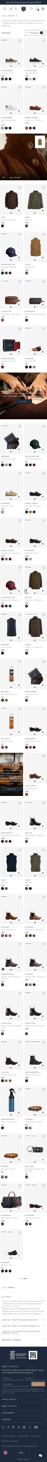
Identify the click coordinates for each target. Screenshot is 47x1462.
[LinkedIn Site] (24, 1427)
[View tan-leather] (30, 1127)
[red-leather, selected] (2, 367)
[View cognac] (30, 511)
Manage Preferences (23, 1459)
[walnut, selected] (26, 653)
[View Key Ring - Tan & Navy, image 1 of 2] (11, 674)
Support (6, 1419)
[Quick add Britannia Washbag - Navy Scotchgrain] (42, 304)
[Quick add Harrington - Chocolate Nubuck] (19, 967)
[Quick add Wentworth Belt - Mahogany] (42, 685)
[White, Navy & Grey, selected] (2, 128)
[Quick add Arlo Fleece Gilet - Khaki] (42, 873)
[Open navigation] (5, 8)
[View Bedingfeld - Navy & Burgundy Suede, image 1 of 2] (11, 815)
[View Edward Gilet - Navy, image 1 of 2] (11, 627)
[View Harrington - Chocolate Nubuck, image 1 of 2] (11, 956)
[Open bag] (43, 8)
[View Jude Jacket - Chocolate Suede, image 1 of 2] (11, 199)
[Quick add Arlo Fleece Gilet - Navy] (19, 873)
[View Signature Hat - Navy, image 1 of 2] (11, 246)
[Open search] (15, 8)
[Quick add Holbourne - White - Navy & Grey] (19, 111)
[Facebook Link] (8, 1427)
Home (4, 1287)
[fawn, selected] (2, 511)
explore (23, 401)
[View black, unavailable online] (34, 367)
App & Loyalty (9, 1399)
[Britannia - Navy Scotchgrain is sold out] (19, 1208)
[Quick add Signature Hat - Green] (42, 449)
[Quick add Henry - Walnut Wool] (42, 638)
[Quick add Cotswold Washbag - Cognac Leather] (19, 304)
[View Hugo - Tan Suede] (40, 142)
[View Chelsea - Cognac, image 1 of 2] (11, 909)
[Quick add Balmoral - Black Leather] (42, 543)
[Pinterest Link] (13, 1427)
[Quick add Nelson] (42, 826)
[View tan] (6, 700)
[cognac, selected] (26, 128)
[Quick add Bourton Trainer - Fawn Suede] (19, 496)
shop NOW (11, 789)
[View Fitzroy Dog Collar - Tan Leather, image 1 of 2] (11, 1148)
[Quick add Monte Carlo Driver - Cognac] (42, 111)
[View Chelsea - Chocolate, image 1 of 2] (11, 1054)
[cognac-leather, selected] (26, 935)
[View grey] (34, 78)
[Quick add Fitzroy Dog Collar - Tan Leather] (19, 1159)
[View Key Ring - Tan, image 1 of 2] (11, 721)
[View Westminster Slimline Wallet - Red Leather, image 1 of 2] (11, 341)
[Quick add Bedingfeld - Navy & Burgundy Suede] (19, 826)
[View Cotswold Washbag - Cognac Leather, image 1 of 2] (11, 293)
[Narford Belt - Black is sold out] (19, 1255)
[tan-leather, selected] (2, 1176)
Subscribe (38, 1384)
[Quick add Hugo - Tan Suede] (42, 257)
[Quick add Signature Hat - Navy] (19, 257)
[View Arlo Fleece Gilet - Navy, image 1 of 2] (11, 862)
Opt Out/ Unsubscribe (10, 1441)
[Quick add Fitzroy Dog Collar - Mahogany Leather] (42, 1112)
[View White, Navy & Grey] (30, 78)
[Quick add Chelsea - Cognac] (19, 920)
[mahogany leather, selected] (26, 984)
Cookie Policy (36, 1436)
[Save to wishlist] (20, 40)
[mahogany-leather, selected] (26, 700)
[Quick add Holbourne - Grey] (19, 63)
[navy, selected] (26, 78)
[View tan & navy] (6, 747)
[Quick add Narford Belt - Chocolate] (19, 449)
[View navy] (6, 78)
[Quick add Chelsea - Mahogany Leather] (42, 967)
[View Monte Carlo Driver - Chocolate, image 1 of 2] (11, 532)
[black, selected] (2, 1271)
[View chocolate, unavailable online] (30, 559)
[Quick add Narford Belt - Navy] (42, 351)
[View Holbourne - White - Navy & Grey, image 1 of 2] (11, 99)
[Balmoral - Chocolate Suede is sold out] (42, 1208)
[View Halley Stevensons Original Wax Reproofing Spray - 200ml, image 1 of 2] (11, 1101)
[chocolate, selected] (2, 225)
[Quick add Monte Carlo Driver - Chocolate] (19, 543)
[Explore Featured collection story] (23, 157)
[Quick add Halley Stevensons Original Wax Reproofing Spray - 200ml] (19, 1112)
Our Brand (8, 1412)
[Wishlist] (31, 8)
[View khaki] (6, 888)
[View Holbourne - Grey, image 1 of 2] (11, 53)
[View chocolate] (10, 78)
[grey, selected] (2, 78)
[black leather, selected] (26, 559)
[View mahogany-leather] (6, 1176)
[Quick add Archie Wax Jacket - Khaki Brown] (42, 590)
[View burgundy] (10, 272)
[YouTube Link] (36, 1427)
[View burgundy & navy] (34, 747)
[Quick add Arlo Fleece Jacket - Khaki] (42, 210)
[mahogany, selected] (26, 841)
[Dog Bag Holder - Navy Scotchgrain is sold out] (42, 1159)
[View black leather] (30, 1223)
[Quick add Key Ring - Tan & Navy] (19, 685)
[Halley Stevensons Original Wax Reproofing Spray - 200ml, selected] (2, 1127)
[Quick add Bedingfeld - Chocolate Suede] (42, 732)
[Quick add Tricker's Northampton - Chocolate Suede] (42, 1065)
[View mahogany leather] (6, 935)
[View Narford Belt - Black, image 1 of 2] (11, 1244)
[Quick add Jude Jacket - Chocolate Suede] (19, 210)
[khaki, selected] (26, 225)
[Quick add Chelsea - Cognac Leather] (42, 920)
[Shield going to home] (24, 9)
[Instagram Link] (3, 1427)
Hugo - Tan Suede (14, 177)
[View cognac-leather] (10, 935)
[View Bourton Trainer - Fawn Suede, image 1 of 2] (11, 485)
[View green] (6, 272)
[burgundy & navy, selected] (2, 841)
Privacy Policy (34, 1389)
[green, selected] (26, 464)
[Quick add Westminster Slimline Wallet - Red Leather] (19, 351)
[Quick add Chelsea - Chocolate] (19, 1065)
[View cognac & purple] (30, 747)
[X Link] (30, 1427)
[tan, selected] (26, 272)
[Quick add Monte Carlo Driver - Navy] (42, 496)
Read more (6, 25)
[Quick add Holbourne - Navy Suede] (42, 63)
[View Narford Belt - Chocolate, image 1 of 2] (11, 438)
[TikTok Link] (19, 1427)
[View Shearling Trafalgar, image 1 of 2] (11, 1005)
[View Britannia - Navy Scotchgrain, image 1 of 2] (11, 1197)
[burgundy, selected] (2, 606)
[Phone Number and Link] (11, 8)
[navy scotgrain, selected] (26, 1176)
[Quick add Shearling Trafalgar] (19, 1016)
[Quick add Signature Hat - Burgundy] (19, 590)
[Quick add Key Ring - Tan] (19, 732)
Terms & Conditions (9, 1436)
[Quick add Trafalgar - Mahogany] (42, 1016)
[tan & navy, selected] (2, 700)
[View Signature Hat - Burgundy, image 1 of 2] (11, 580)
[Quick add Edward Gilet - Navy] (19, 638)
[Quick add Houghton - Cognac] (42, 779)
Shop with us (9, 1406)
